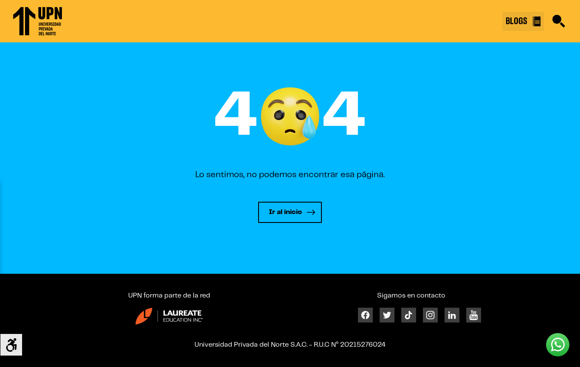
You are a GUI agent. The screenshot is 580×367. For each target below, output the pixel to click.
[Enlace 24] (169, 316)
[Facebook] (365, 315)
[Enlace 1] (37, 21)
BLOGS (517, 21)
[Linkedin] (452, 315)
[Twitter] (387, 315)
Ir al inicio (285, 212)
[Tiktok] (408, 315)
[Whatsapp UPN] (557, 345)
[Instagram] (430, 315)
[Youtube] (473, 315)
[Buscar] (558, 21)
